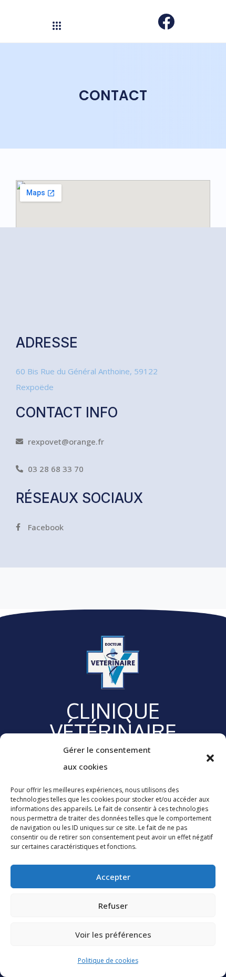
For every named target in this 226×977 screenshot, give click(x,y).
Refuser (113, 905)
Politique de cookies (108, 960)
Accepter (113, 876)
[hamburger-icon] (56, 26)
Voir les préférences (113, 934)
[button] (210, 758)
